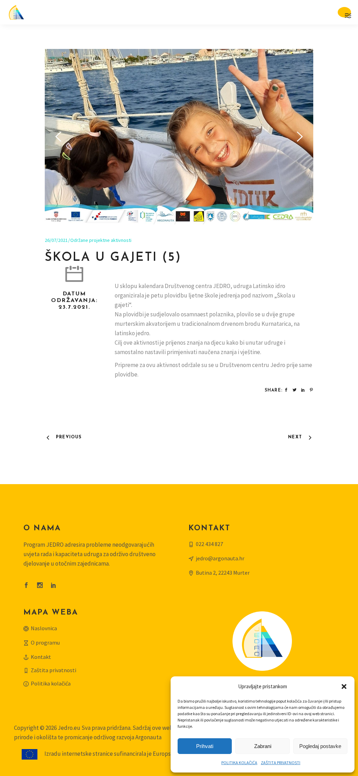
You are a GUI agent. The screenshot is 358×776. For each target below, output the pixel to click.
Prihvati (204, 746)
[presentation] (58, 137)
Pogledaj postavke (320, 746)
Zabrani (262, 746)
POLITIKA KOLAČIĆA (239, 762)
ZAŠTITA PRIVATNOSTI (280, 762)
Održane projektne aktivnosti (100, 240)
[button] (344, 686)
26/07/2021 (56, 240)
